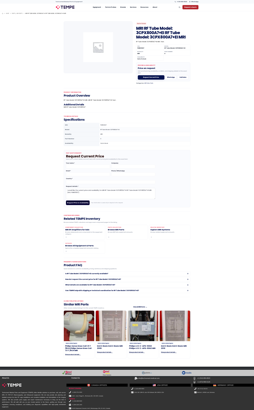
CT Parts (75, 23)
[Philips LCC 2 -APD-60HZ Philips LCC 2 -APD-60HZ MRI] (143, 326)
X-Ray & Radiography (70, 40)
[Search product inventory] (179, 7)
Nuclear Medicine (69, 33)
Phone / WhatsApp (118, 171)
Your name (70, 163)
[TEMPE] (65, 7)
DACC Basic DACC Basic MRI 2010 (174, 347)
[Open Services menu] (138, 7)
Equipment (97, 7)
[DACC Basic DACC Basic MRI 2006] (111, 326)
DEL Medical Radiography (96, 27)
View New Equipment (95, 20)
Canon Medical (115, 30)
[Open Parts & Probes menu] (118, 7)
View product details (73, 354)
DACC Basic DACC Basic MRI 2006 (110, 347)
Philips (112, 20)
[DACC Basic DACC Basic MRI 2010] (175, 326)
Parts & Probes (110, 7)
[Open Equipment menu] (102, 7)
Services (133, 7)
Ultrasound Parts (78, 27)
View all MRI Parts (140, 307)
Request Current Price (151, 77)
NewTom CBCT (93, 30)
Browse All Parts (133, 23)
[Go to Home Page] (2, 13)
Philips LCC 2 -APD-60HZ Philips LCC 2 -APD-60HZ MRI (142, 347)
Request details (72, 186)
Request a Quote (190, 7)
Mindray (113, 33)
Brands (123, 7)
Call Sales (182, 77)
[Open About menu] (159, 7)
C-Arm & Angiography (70, 36)
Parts (151, 83)
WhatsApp (171, 77)
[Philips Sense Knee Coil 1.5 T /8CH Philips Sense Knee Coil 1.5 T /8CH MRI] (79, 326)
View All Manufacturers (118, 36)
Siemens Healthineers (117, 27)
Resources (144, 7)
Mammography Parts (79, 30)
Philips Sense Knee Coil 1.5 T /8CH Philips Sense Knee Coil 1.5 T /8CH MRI (78, 348)
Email (68, 171)
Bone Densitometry (69, 43)
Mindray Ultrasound (95, 23)
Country (69, 179)
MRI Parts (75, 20)
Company (114, 163)
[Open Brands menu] (127, 7)
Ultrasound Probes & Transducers (139, 20)
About (155, 7)
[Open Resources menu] (150, 7)
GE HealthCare (115, 23)
